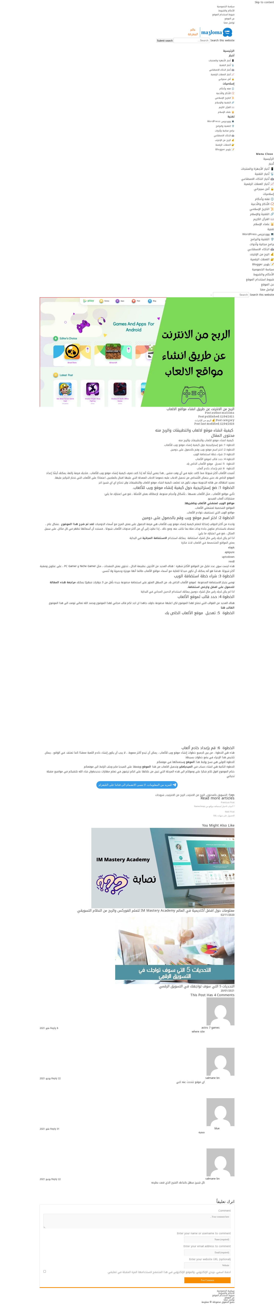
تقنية (270, 229)
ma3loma (228, 413)
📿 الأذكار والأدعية (262, 204)
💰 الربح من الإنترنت (262, 254)
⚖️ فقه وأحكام (264, 199)
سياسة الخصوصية (225, 6)
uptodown (228, 556)
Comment (224, 1210)
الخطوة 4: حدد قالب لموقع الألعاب (214, 459)
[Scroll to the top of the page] (273, 1305)
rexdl (231, 561)
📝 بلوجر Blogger (263, 264)
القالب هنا (227, 607)
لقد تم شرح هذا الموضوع (77, 524)
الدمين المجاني (162, 591)
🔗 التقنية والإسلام (262, 214)
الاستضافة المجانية (154, 538)
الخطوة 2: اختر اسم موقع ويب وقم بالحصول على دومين (202, 449)
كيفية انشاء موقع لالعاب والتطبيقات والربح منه (206, 440)
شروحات (159, 795)
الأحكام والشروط (226, 11)
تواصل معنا (229, 23)
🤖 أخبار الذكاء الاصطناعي (257, 179)
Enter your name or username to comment (204, 1233)
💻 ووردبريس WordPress (258, 234)
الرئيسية (268, 158)
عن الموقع (229, 19)
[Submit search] (211, 295)
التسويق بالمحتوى (217, 795)
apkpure (229, 552)
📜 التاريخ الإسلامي (262, 209)
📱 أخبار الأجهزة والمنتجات (257, 168)
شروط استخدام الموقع (223, 14)
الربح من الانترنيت (175, 795)
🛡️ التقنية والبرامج (262, 239)
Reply (53, 1028)
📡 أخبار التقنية (264, 173)
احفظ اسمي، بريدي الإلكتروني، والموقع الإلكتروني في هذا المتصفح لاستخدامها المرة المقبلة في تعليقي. (169, 1272)
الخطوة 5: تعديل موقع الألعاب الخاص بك (210, 463)
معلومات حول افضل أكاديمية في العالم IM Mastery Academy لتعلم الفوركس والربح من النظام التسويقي (155, 910)
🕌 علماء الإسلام (263, 224)
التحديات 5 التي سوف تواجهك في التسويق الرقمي (196, 986)
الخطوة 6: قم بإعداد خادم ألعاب (215, 468)
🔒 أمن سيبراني (264, 189)
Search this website (222, 40)
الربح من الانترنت (196, 795)
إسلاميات (268, 194)
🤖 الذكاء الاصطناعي (261, 249)
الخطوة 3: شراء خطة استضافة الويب (213, 454)
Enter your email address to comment (207, 1246)
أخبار (271, 163)
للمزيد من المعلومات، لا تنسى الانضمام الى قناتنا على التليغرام (135, 785)
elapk (231, 547)
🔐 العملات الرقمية (262, 259)
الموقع (146, 766)
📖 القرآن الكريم (263, 219)
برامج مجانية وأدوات (262, 244)
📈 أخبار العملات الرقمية (259, 184)
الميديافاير (186, 766)
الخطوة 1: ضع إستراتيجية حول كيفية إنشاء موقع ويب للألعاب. (199, 445)
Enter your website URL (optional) (210, 1259)
